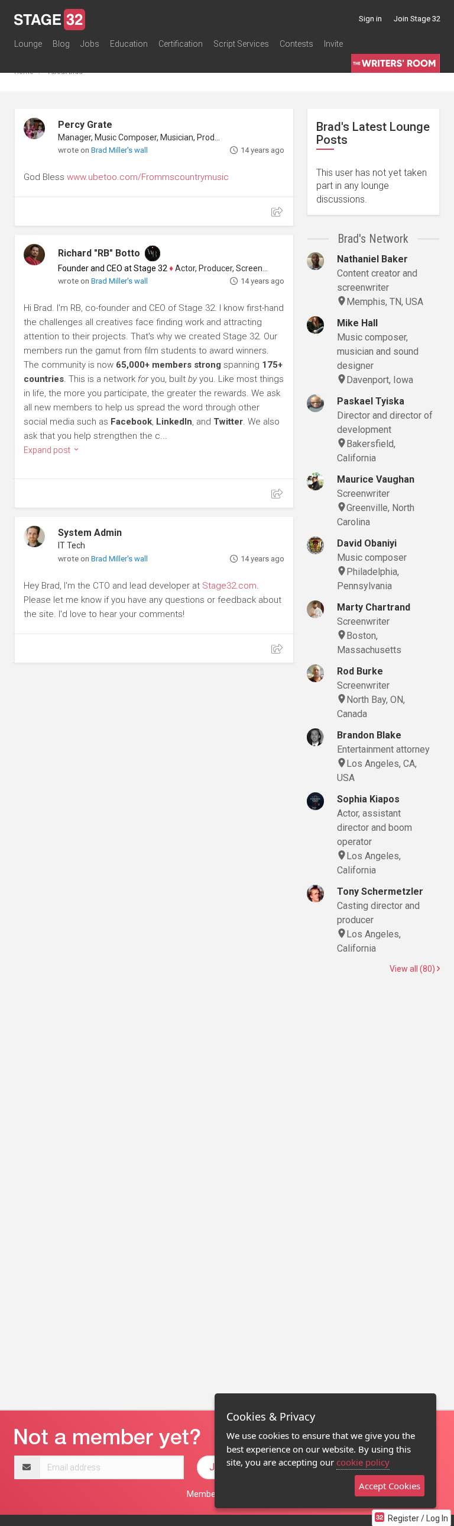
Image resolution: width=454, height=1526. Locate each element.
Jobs (89, 44)
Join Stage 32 (417, 18)
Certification (180, 44)
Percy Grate (85, 124)
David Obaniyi (367, 543)
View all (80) (413, 969)
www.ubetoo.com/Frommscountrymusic (148, 177)
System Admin (90, 532)
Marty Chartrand (373, 607)
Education (129, 44)
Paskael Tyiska (370, 401)
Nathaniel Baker (372, 259)
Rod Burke (360, 671)
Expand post (48, 450)
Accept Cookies (389, 1486)
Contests (296, 44)
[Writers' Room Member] (152, 253)
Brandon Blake (369, 735)
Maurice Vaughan (375, 479)
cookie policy (363, 1462)
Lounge (28, 44)
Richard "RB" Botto (99, 253)
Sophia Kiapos (368, 799)
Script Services (241, 44)
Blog (61, 44)
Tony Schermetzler (380, 891)
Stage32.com (229, 585)
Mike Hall (357, 323)
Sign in (370, 18)
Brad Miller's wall (119, 150)
